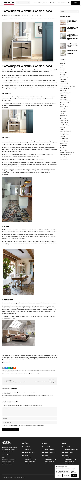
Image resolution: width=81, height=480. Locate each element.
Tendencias (52, 18)
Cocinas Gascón (63, 78)
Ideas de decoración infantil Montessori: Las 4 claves (72, 45)
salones (61, 140)
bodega (61, 69)
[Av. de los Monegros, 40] (43, 449)
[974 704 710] (43, 446)
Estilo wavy (62, 108)
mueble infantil (63, 122)
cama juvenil (62, 74)
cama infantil (63, 72)
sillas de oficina (63, 142)
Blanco (61, 67)
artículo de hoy (21, 85)
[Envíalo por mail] (22, 15)
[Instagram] (5, 458)
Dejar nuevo (13, 388)
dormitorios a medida (64, 101)
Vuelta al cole (63, 158)
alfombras (62, 62)
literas (61, 113)
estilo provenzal (63, 106)
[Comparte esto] (25, 15)
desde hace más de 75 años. (32, 359)
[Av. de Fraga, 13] (23, 449)
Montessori (62, 119)
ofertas (61, 127)
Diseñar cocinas (33, 18)
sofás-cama (62, 149)
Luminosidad (62, 115)
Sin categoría (48, 18)
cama (61, 70)
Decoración (29, 18)
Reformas (62, 136)
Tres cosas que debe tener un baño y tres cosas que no (72, 52)
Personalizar (59, 475)
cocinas (61, 76)
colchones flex (63, 81)
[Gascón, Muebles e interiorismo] (9, 3)
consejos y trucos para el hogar (22, 18)
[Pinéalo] (32, 15)
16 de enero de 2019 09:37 (6, 393)
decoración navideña (64, 92)
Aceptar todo (74, 475)
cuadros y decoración (64, 88)
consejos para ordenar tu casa (11, 18)
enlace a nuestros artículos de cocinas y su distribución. (26, 156)
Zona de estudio (63, 159)
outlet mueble (63, 133)
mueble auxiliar (43, 18)
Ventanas (62, 156)
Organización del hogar (65, 131)
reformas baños (63, 138)
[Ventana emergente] (2, 3)
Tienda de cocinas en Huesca (66, 152)
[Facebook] (3, 457)
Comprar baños (63, 83)
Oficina (61, 129)
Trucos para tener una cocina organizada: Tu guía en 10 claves (72, 28)
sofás (61, 147)
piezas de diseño (63, 135)
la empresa (62, 111)
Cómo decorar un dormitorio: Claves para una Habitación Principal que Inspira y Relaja (72, 36)
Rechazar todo (66, 475)
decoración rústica (64, 94)
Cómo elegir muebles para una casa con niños (72, 22)
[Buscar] (28, 2)
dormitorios (62, 99)
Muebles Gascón (11, 75)
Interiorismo (38, 18)
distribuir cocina (18, 373)
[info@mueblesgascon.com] (23, 453)
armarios (62, 63)
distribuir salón (38, 373)
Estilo (61, 104)
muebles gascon (63, 126)
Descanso (62, 95)
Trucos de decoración (10, 372)
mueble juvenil (63, 124)
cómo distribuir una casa (10, 373)
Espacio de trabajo (64, 103)
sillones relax (62, 143)
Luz (61, 117)
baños (61, 65)
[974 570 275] (23, 446)
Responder (4, 398)
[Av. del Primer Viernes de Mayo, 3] (63, 449)
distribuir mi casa (32, 373)
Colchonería (62, 79)
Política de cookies (73, 472)
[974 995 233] (63, 446)
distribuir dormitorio (25, 373)
